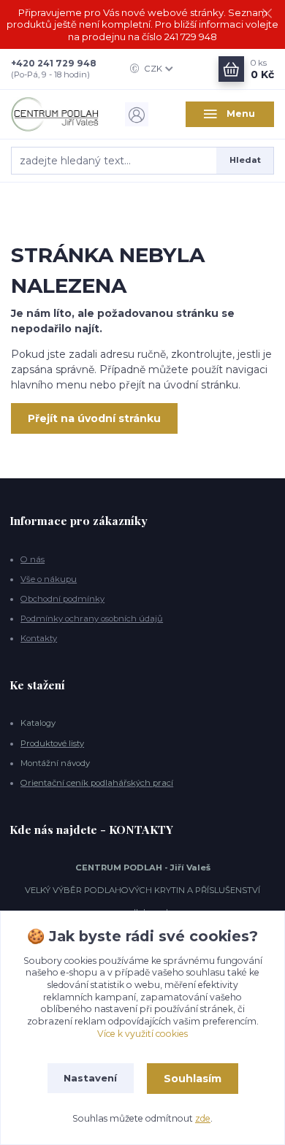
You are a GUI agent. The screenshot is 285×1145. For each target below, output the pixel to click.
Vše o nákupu (48, 579)
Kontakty (38, 638)
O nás (32, 559)
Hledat (245, 160)
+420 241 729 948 (53, 63)
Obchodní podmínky (62, 599)
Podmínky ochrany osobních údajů (91, 618)
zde (202, 1118)
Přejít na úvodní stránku (94, 418)
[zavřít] (266, 15)
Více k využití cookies (142, 1033)
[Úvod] (55, 114)
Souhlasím (192, 1078)
